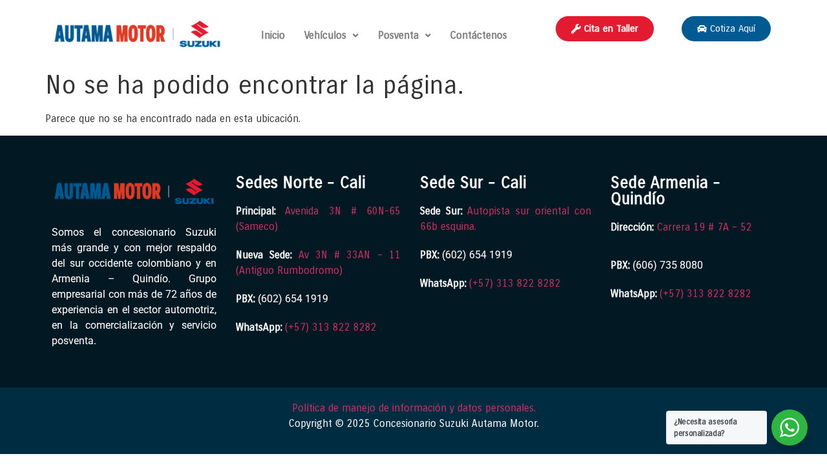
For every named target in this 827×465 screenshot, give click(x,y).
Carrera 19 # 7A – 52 (704, 227)
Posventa (398, 35)
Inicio (273, 35)
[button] (331, 35)
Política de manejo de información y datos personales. (414, 408)
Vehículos (325, 35)
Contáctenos (478, 35)
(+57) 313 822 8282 (331, 327)
